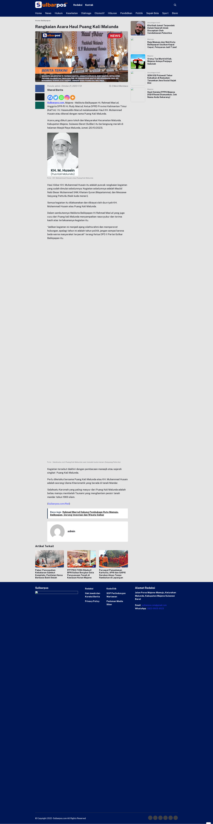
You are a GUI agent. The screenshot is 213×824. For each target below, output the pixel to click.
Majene (150, 56)
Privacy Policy (92, 601)
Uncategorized (153, 23)
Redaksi (77, 5)
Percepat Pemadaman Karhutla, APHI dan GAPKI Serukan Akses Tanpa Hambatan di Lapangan (112, 574)
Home (38, 13)
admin (57, 86)
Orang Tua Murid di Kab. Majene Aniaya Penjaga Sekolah (159, 61)
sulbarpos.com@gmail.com (154, 605)
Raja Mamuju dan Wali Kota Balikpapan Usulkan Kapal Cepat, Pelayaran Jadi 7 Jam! (162, 44)
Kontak (89, 5)
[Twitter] (55, 96)
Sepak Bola (152, 13)
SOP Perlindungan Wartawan (116, 595)
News (48, 13)
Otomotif (99, 13)
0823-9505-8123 (155, 608)
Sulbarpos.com (55, 102)
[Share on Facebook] (39, 88)
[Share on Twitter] (39, 96)
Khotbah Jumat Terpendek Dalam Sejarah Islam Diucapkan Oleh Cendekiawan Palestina (161, 29)
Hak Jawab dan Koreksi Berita (92, 595)
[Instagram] (67, 96)
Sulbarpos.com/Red (58, 503)
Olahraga (86, 13)
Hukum (59, 13)
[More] (72, 96)
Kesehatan (72, 13)
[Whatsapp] (61, 96)
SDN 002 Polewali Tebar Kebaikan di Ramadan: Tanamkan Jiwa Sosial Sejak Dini (161, 79)
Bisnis (175, 13)
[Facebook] (50, 96)
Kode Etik (111, 589)
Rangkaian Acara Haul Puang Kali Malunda (76, 26)
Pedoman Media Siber (114, 603)
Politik (139, 13)
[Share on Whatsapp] (39, 105)
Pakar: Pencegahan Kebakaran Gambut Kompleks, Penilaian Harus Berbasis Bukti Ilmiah (49, 574)
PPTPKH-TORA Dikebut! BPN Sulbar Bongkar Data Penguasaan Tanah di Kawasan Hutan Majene (80, 574)
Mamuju (150, 39)
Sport (165, 13)
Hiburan (112, 13)
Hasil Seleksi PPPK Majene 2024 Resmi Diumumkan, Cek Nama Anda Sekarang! (162, 94)
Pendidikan (126, 13)
